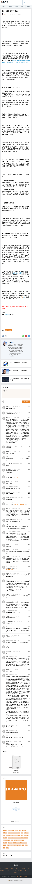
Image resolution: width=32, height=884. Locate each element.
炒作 (29, 868)
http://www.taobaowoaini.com (15, 553)
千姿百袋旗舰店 (9, 446)
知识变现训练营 (6, 840)
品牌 (19, 833)
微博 (16, 835)
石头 (7, 627)
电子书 (12, 838)
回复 (29, 406)
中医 (9, 833)
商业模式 (26, 833)
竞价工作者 (8, 508)
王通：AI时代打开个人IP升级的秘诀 (18, 370)
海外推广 (5, 838)
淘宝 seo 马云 (8, 330)
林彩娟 (12, 868)
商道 (7, 656)
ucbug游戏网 (8, 531)
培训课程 (16, 6)
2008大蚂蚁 (8, 651)
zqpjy (7, 646)
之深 (7, 457)
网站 (23, 840)
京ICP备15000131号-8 (25, 876)
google (16, 830)
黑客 (7, 848)
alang (7, 601)
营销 (11, 845)
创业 (12, 833)
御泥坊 (7, 544)
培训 (4, 835)
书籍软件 (22, 6)
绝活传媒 (8, 870)
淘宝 (22, 297)
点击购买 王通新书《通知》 (16, 771)
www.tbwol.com (9, 412)
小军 (7, 566)
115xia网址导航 (9, 463)
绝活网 (14, 870)
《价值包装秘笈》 (16, 802)
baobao (7, 476)
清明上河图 (23, 868)
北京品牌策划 (8, 417)
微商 (19, 835)
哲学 (22, 833)
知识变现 (26, 838)
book (12, 830)
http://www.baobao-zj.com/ (18, 477)
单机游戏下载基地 (9, 497)
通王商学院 (27, 870)
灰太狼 (7, 481)
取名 (16, 833)
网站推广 (5, 843)
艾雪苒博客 (8, 406)
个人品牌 (5, 833)
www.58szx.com (9, 621)
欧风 (17, 868)
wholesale (8, 492)
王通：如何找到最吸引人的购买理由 (18, 362)
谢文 (7, 580)
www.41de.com (9, 741)
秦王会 (15, 840)
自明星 (4, 845)
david (7, 486)
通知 (23, 845)
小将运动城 (8, 736)
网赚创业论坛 (8, 451)
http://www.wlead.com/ (19, 504)
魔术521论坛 (8, 469)
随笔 (26, 845)
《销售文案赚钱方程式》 (16, 821)
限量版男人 (8, 556)
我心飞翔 (8, 616)
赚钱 (15, 845)
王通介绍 (3, 6)
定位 (12, 835)
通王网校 (19, 845)
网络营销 (15, 843)
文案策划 (26, 835)
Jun (6, 610)
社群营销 (2, 870)
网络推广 (10, 843)
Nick (7, 725)
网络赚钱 (20, 843)
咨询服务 (29, 6)
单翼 (7, 525)
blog (9, 830)
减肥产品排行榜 (9, 519)
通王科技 (19, 876)
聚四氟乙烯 (8, 594)
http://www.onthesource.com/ (20, 494)
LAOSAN (7, 635)
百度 (22, 838)
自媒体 (25, 843)
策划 (19, 840)
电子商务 (17, 838)
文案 (22, 835)
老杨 (7, 674)
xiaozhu (7, 640)
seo (20, 830)
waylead (7, 503)
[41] (3, 336)
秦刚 (12, 840)
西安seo (7, 573)
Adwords (5, 830)
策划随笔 (10, 6)
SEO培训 (24, 830)
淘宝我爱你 (8, 549)
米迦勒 (7, 669)
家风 (1, 868)
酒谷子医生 (15, 872)
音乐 (4, 848)
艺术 (8, 845)
